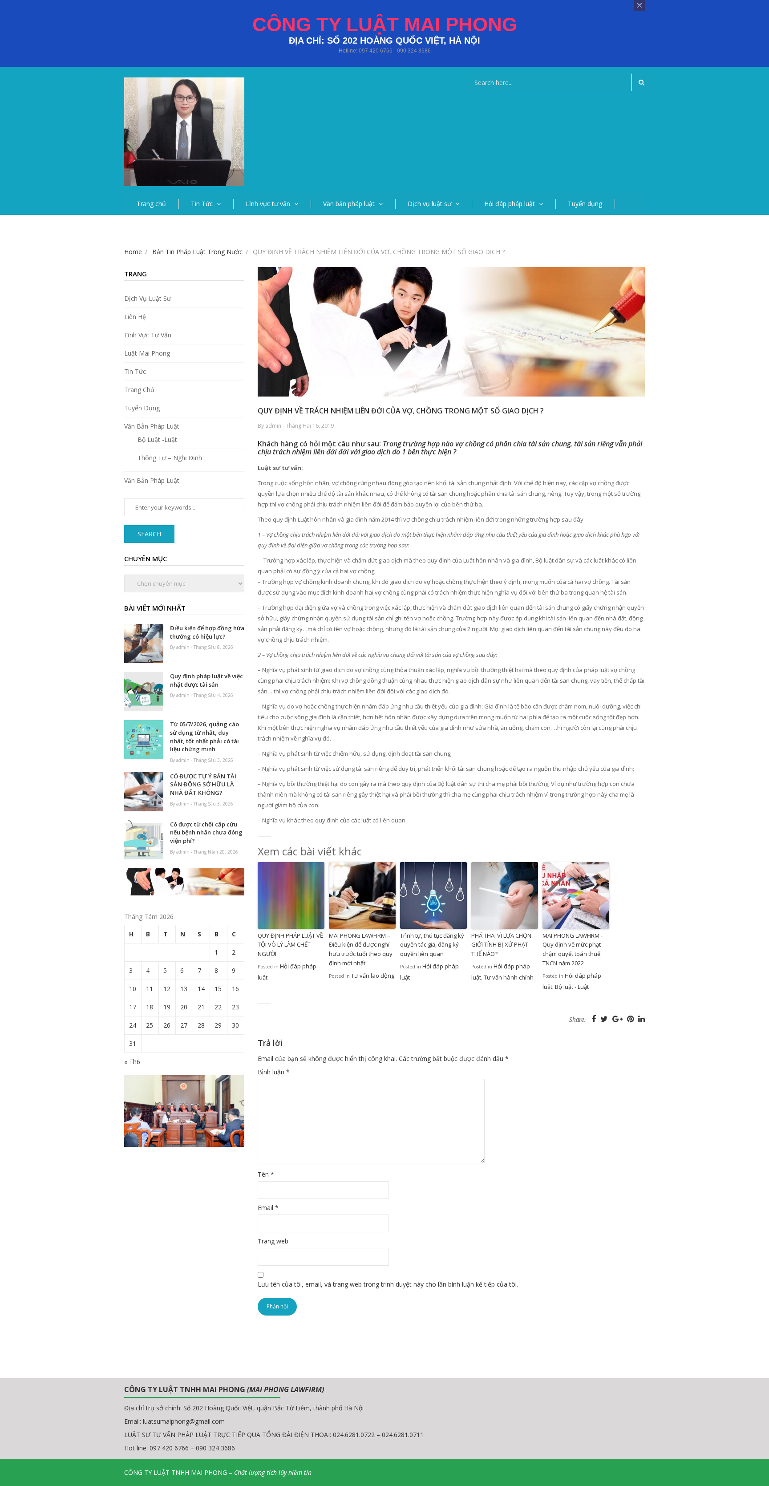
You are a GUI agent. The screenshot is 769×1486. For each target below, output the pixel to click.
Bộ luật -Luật (157, 439)
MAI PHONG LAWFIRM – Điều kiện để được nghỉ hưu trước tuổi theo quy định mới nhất (361, 949)
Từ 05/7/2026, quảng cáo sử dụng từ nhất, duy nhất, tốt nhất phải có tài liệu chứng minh (204, 736)
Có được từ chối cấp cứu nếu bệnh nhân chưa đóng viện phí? (206, 832)
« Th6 (132, 1061)
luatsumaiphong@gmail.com (184, 1421)
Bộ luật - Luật (572, 987)
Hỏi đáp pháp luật (509, 203)
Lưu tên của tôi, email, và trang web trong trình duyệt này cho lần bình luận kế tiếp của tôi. (388, 1284)
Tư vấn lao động (372, 976)
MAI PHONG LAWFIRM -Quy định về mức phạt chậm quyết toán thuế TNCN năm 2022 (572, 949)
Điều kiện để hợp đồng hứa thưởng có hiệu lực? (207, 632)
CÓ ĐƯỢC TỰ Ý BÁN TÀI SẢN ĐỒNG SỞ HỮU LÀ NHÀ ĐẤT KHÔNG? (203, 784)
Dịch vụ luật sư (429, 203)
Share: (577, 1020)
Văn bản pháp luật (349, 203)
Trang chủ (151, 203)
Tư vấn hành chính (509, 977)
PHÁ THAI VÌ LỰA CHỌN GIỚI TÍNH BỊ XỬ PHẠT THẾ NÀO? (501, 944)
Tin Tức (202, 203)
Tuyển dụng (585, 203)
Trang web (273, 1241)
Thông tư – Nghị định (170, 457)
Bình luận (274, 1072)
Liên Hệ (135, 316)
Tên (266, 1174)
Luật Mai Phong (147, 353)
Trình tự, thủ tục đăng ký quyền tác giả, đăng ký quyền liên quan (432, 944)
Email (268, 1207)
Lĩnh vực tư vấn (268, 203)
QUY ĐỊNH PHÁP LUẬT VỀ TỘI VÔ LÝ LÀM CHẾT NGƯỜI (290, 944)
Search (149, 534)
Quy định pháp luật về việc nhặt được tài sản (206, 680)
